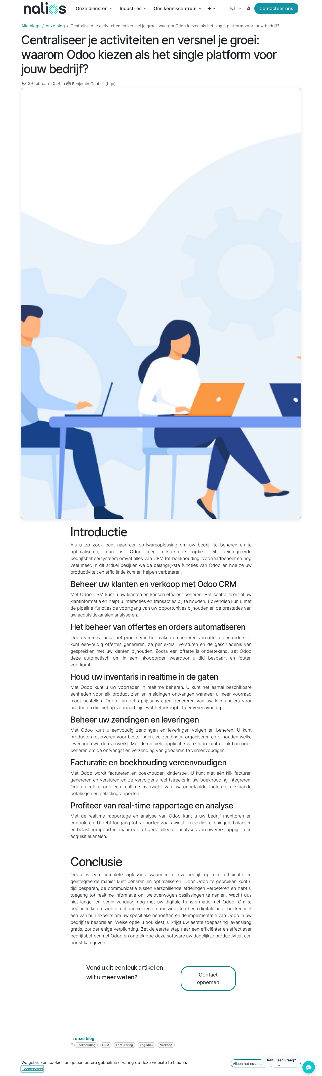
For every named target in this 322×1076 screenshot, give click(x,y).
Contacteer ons (276, 8)
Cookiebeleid (32, 1069)
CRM (105, 1045)
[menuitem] (94, 8)
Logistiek (146, 1045)
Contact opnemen (208, 978)
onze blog (55, 25)
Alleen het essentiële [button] (249, 1063)
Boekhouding (86, 1045)
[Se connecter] (248, 8)
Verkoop (166, 1045)
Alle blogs (30, 25)
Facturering (124, 1045)
